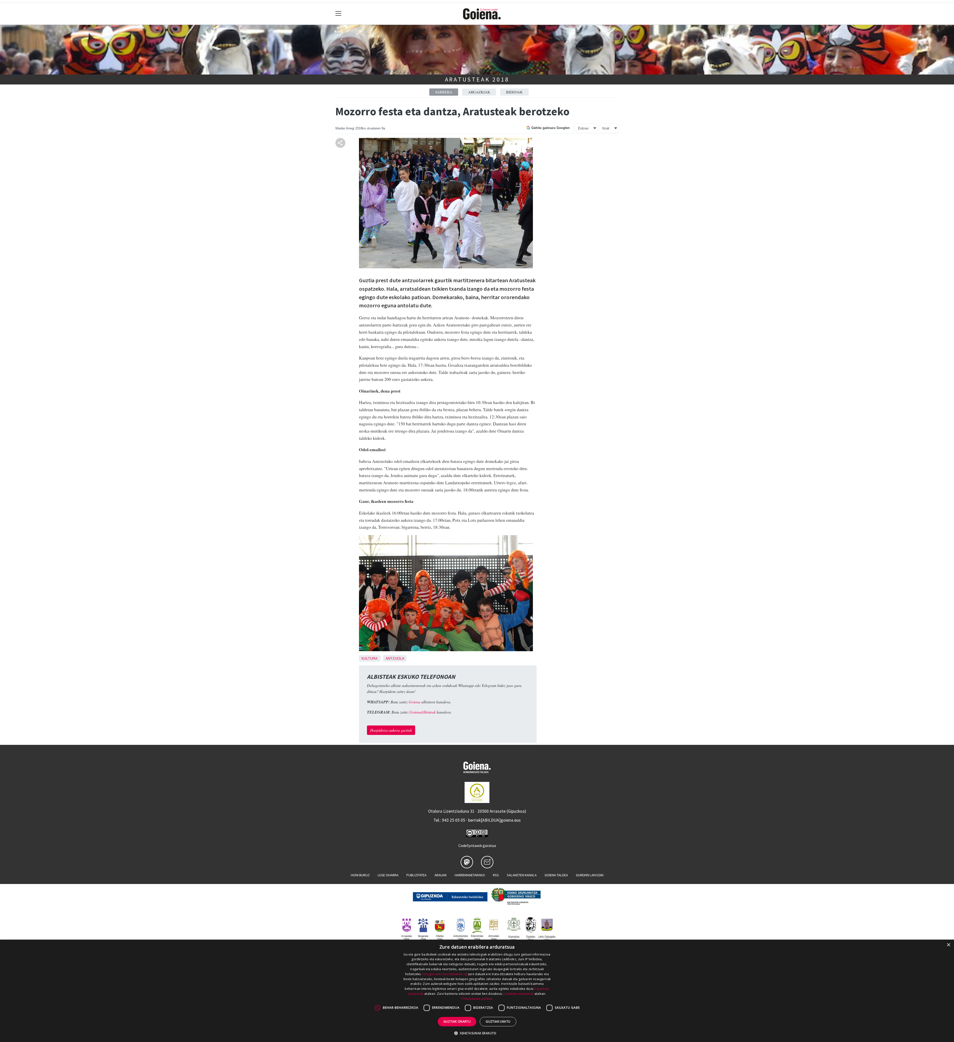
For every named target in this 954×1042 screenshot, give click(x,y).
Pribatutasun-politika (477, 999)
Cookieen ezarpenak (518, 994)
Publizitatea (416, 875)
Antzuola (395, 658)
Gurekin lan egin (589, 875)
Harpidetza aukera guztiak (391, 730)
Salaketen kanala (522, 875)
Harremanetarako (470, 875)
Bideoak (514, 91)
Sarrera (443, 91)
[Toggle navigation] (338, 13)
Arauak (441, 875)
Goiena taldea (556, 875)
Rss (496, 875)
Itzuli (605, 128)
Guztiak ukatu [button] (498, 1021)
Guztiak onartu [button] (457, 1021)
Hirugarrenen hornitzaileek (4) (445, 974)
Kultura (369, 658)
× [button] (948, 945)
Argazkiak (479, 91)
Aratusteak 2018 (477, 79)
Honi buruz (360, 875)
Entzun (583, 128)
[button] (477, 1033)
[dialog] (477, 991)
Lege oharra (388, 875)
